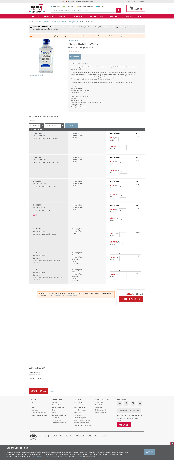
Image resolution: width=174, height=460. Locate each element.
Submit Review (38, 391)
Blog (53, 410)
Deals (140, 16)
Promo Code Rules (58, 407)
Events (33, 405)
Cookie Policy (78, 415)
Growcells (73, 40)
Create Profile (139, 1)
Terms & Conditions (80, 410)
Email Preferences (79, 407)
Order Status (69, 6)
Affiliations (55, 418)
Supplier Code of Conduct (39, 415)
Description (74, 57)
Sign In (129, 1)
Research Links (57, 420)
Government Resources (59, 423)
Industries (128, 16)
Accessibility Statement (38, 413)
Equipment (63, 16)
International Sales (80, 405)
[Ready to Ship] (35, 217)
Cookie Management (80, 418)
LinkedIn (119, 403)
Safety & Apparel (96, 16)
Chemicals (48, 16)
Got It (149, 452)
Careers (33, 407)
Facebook (126, 403)
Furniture (113, 16)
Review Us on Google (129, 410)
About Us (34, 402)
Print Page (89, 47)
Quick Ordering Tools (85, 6)
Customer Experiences (59, 415)
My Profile (56, 6)
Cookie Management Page (40, 456)
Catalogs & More (57, 405)
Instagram (133, 403)
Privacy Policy (78, 413)
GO (118, 10)
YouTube (140, 403)
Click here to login (117, 36)
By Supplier (98, 407)
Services (54, 402)
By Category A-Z (100, 410)
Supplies (35, 16)
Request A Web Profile (36, 75)
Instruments (78, 16)
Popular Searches (100, 413)
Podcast (54, 413)
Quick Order (99, 405)
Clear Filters (72, 126)
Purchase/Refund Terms (81, 423)
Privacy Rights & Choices (82, 420)
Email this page (76, 47)
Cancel (52, 391)
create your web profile (132, 36)
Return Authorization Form (82, 425)
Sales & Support (79, 402)
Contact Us (102, 6)
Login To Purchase (131, 299)
